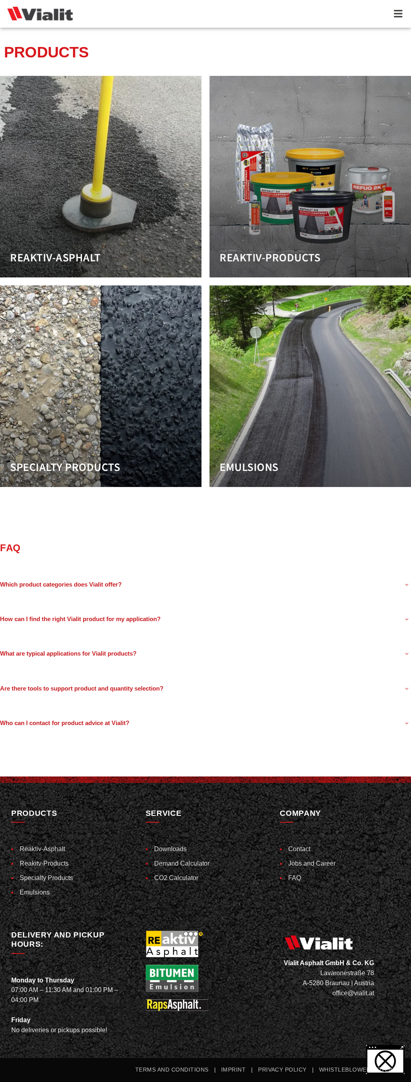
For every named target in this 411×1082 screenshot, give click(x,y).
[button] (17, 1064)
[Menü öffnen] (398, 13)
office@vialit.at (353, 993)
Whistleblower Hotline (358, 1070)
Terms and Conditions (172, 1070)
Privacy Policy (282, 1070)
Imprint (233, 1070)
